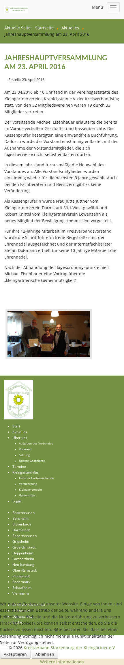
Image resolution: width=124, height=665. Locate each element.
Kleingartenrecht (30, 489)
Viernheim (20, 593)
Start (16, 426)
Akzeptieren (15, 654)
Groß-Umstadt (23, 547)
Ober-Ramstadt (24, 570)
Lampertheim (23, 559)
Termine (19, 466)
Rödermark (21, 582)
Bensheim (20, 518)
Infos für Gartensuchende (36, 478)
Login (16, 501)
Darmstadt (21, 530)
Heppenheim (22, 553)
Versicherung (28, 484)
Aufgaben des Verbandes (36, 443)
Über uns (19, 438)
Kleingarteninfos (25, 472)
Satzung (24, 455)
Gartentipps (27, 495)
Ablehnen (44, 654)
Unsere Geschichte (32, 461)
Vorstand (25, 449)
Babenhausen (23, 512)
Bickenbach (21, 524)
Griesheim (20, 541)
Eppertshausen (24, 536)
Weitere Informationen (62, 661)
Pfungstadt (21, 576)
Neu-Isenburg (23, 564)
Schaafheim (21, 587)
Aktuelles (19, 432)
